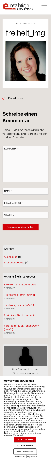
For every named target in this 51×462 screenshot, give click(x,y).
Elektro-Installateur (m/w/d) (21, 284)
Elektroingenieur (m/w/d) (19, 305)
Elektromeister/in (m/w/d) (19, 294)
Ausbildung (11, 257)
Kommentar (11, 149)
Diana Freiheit (16, 98)
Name (8, 191)
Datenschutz (20, 457)
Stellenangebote (14, 262)
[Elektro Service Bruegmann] (18, 9)
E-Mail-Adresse (14, 203)
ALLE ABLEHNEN (25, 445)
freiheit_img (25, 33)
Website (9, 215)
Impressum (32, 457)
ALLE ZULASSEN (25, 439)
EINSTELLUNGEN (25, 451)
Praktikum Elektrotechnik (19, 315)
